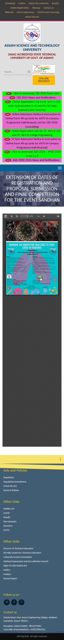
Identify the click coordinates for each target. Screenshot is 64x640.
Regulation (8, 477)
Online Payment (44, 80)
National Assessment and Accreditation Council (25, 561)
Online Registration (19, 8)
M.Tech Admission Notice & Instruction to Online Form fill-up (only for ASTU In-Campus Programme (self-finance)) (33, 143)
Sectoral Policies (11, 490)
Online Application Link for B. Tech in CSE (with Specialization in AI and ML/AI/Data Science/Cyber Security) (34, 106)
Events (6, 513)
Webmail (9, 12)
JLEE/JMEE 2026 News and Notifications (36, 160)
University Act (10, 486)
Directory (7, 526)
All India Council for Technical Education (22, 553)
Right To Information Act (15, 566)
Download (10, 3)
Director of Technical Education (18, 548)
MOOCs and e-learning (48, 12)
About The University (39, 3)
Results (55, 3)
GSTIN (6, 530)
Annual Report (10, 578)
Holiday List (8, 509)
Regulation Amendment (14, 482)
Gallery (21, 3)
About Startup (32, 17)
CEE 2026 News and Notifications (36, 97)
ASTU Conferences (25, 12)
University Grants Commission (17, 557)
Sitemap (36, 8)
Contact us (49, 8)
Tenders (7, 574)
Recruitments (9, 521)
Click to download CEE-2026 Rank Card (36, 93)
